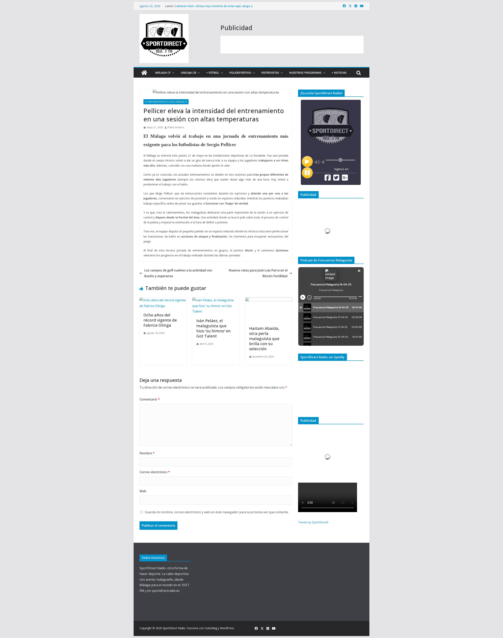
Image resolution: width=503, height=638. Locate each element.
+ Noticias (339, 72)
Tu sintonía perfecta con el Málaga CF (166, 101)
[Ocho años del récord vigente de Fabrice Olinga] (163, 300)
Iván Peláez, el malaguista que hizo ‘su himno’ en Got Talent (213, 328)
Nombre (147, 453)
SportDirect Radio (174, 628)
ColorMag (211, 628)
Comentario (150, 399)
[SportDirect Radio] (144, 73)
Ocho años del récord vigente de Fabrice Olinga (160, 320)
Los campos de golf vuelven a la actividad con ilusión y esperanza (178, 273)
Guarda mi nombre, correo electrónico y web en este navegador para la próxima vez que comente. (217, 512)
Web (143, 491)
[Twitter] (336, 179)
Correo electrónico (155, 472)
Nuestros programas (305, 72)
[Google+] (345, 179)
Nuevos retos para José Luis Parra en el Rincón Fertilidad (258, 273)
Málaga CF (163, 72)
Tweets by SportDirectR (313, 522)
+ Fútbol (212, 72)
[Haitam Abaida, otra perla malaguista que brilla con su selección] (268, 300)
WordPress (227, 628)
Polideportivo (240, 72)
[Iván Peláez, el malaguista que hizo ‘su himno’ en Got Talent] (215, 300)
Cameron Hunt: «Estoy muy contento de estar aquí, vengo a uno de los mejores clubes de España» (213, 8)
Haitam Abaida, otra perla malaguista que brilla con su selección (264, 338)
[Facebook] (328, 179)
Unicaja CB (188, 72)
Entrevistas (270, 72)
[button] (172, 72)
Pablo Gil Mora (176, 127)
